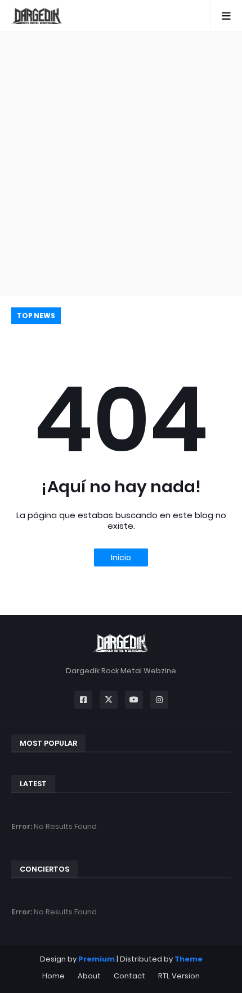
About (89, 976)
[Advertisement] (121, 163)
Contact (129, 976)
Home (53, 976)
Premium (96, 959)
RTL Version (179, 976)
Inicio (121, 557)
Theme (188, 959)
